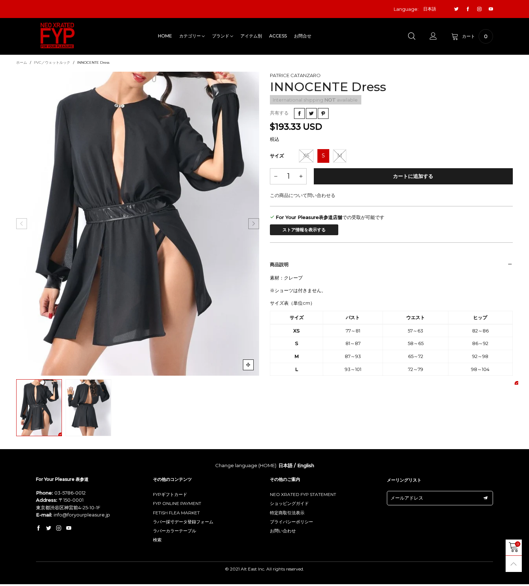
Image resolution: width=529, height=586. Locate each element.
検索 (157, 539)
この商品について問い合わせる (302, 195)
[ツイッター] (456, 9)
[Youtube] (491, 9)
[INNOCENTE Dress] (137, 223)
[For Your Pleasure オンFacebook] (38, 528)
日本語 (286, 465)
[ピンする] (323, 113)
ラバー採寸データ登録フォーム (183, 521)
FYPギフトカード (170, 494)
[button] (21, 223)
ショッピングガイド (289, 503)
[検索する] (411, 36)
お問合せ (302, 36)
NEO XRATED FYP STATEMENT (303, 494)
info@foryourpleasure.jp (82, 515)
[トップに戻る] (514, 564)
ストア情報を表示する (304, 229)
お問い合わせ (283, 530)
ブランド (221, 36)
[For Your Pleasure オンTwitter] (48, 528)
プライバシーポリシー (291, 521)
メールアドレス (406, 498)
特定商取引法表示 (287, 512)
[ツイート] (311, 113)
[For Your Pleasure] (57, 35)
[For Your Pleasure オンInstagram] (58, 528)
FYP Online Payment (177, 503)
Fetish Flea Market (176, 512)
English (305, 465)
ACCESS (278, 36)
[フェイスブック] (468, 9)
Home (165, 36)
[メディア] (248, 364)
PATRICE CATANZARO (295, 75)
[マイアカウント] (433, 36)
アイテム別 (251, 36)
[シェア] (299, 113)
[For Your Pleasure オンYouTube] (68, 528)
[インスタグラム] (479, 9)
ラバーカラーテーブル (174, 530)
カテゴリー (190, 36)
